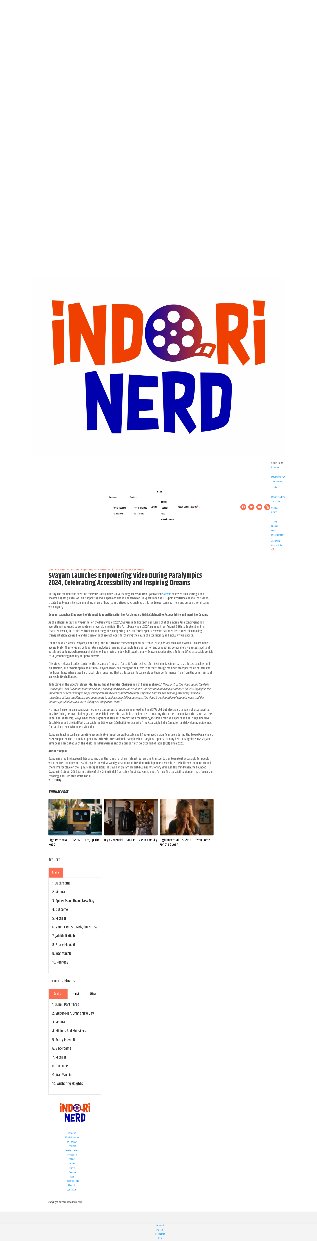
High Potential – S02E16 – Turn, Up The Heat (74, 842)
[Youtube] (259, 507)
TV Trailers (139, 514)
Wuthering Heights (70, 1084)
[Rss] (267, 507)
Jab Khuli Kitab (65, 936)
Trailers (133, 497)
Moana (60, 892)
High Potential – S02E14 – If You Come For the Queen (185, 842)
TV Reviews (118, 514)
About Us (182, 507)
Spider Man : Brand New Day (74, 901)
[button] (199, 507)
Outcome (62, 910)
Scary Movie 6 (65, 945)
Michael (60, 918)
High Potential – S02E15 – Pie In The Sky (130, 840)
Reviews (113, 497)
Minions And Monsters (71, 1031)
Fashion (164, 508)
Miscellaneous (167, 520)
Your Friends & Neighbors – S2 (76, 927)
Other (160, 492)
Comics (154, 507)
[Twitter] (251, 507)
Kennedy (62, 962)
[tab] (55, 872)
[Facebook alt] (243, 507)
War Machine (64, 1075)
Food (163, 514)
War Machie (64, 954)
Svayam (166, 594)
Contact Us (191, 507)
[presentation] (55, 872)
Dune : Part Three (67, 1005)
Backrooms (62, 883)
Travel (164, 502)
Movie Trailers (140, 508)
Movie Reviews (119, 508)
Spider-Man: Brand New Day (74, 1013)
